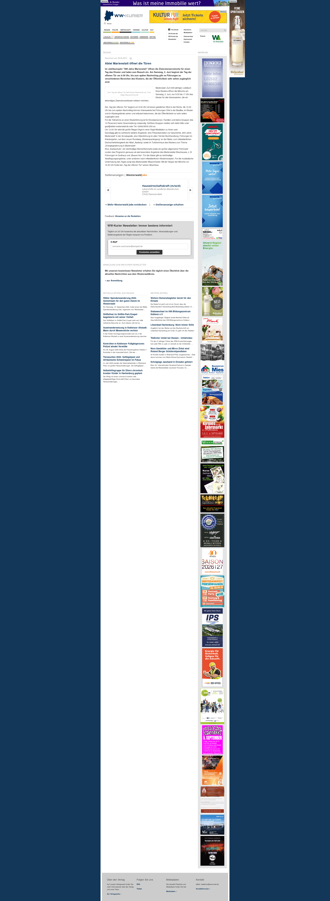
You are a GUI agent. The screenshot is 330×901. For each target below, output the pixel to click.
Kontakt (186, 42)
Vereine (136, 30)
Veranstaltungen (121, 37)
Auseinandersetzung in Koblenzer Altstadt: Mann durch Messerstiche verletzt (125, 329)
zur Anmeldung (114, 280)
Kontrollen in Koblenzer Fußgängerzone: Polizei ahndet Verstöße (124, 345)
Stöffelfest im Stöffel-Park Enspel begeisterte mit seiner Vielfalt (120, 316)
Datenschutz (188, 36)
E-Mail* (114, 242)
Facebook (174, 29)
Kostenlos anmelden (149, 252)
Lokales (107, 37)
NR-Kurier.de (173, 36)
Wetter (152, 37)
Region (107, 30)
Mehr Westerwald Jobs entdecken (127, 204)
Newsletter (172, 39)
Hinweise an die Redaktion (128, 216)
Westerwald (111, 42)
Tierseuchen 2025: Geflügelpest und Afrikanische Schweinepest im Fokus (122, 358)
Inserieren (187, 29)
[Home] (105, 23)
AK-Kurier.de (173, 33)
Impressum (188, 39)
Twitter (139, 888)
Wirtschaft (125, 30)
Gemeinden (144, 37)
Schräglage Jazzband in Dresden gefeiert (172, 361)
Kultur (144, 30)
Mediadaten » (171, 891)
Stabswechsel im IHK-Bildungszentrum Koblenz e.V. (171, 313)
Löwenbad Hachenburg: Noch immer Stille (172, 324)
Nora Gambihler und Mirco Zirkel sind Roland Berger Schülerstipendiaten (170, 350)
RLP (152, 30)
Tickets (202, 36)
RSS (138, 884)
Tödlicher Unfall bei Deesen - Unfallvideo (171, 337)
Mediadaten (188, 32)
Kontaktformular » (203, 888)
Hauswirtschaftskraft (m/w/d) (161, 186)
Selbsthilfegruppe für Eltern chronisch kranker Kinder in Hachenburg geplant (123, 372)
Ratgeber (134, 37)
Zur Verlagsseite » (114, 894)
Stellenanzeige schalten (170, 204)
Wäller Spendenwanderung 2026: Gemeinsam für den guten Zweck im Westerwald (121, 300)
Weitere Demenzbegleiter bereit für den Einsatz (171, 299)
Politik (115, 30)
